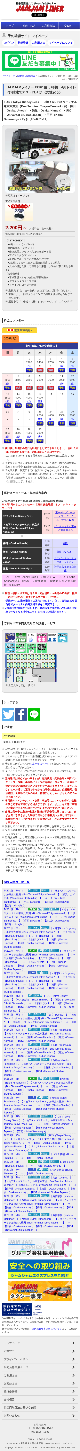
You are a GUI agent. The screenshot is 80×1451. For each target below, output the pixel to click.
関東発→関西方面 (26, 76)
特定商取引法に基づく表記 (20, 1407)
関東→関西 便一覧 (17, 882)
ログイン (8, 42)
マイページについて (61, 42)
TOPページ (9, 76)
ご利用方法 (48, 25)
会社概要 (9, 1399)
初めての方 (29, 25)
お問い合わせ (12, 1415)
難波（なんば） (65, 551)
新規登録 (23, 42)
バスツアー (10, 1351)
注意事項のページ (39, 763)
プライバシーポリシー (17, 1359)
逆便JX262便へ (23, 330)
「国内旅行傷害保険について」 (46, 1328)
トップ (10, 25)
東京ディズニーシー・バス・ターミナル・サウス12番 (65, 516)
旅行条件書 (10, 1391)
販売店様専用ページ (16, 1367)
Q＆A (67, 25)
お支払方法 (10, 1383)
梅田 (65, 543)
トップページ (12, 1343)
